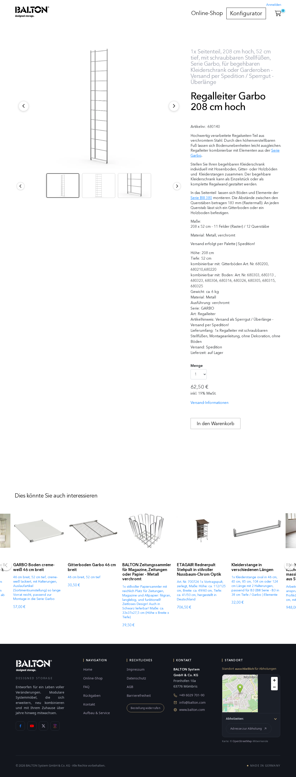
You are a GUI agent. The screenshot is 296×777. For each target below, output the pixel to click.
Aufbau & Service (96, 713)
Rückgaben (92, 695)
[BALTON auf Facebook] (20, 726)
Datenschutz (136, 678)
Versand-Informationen (209, 402)
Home (87, 669)
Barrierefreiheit (139, 695)
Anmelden (273, 5)
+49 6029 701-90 (191, 695)
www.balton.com (192, 709)
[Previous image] (21, 186)
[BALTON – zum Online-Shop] (34, 665)
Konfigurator (246, 13)
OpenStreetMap (242, 741)
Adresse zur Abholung (246, 728)
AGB (130, 687)
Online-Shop (207, 13)
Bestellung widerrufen (145, 708)
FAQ (86, 687)
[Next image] (177, 186)
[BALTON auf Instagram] (55, 726)
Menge (197, 365)
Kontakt (89, 704)
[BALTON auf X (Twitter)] (43, 726)
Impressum (136, 669)
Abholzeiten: (235, 719)
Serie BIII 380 (201, 198)
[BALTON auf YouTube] (32, 726)
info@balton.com (192, 702)
